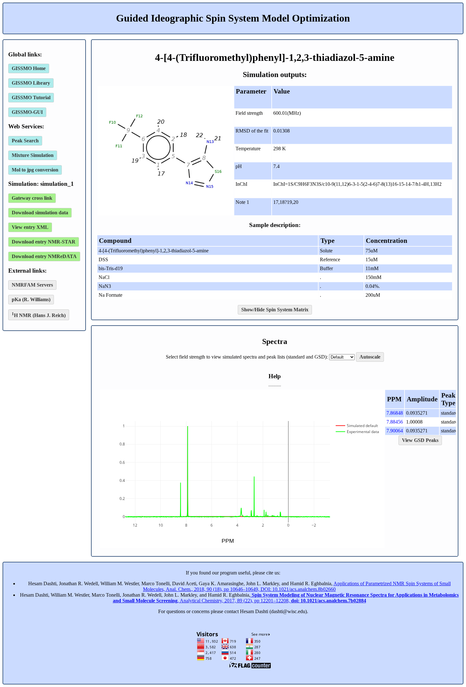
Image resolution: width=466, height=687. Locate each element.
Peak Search (25, 140)
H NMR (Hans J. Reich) (39, 314)
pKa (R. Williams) (31, 299)
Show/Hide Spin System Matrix (274, 309)
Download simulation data (40, 212)
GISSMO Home (29, 68)
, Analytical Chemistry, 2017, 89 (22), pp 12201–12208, (286, 597)
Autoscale (369, 357)
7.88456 (394, 422)
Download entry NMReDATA (44, 256)
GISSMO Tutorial (31, 97)
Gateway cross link (32, 198)
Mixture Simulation (33, 155)
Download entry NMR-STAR (43, 241)
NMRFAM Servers (32, 285)
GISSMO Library (31, 83)
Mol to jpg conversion (35, 169)
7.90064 (394, 430)
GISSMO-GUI (27, 112)
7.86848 (394, 413)
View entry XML (30, 227)
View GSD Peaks (420, 440)
